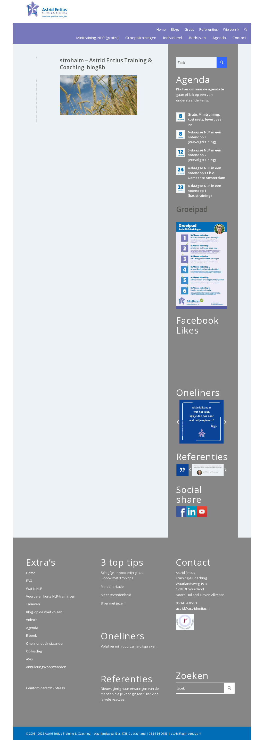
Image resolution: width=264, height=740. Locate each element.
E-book (31, 635)
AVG (29, 659)
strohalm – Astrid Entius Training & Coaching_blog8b (106, 64)
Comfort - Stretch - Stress (45, 688)
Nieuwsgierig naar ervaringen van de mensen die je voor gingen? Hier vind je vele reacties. (130, 694)
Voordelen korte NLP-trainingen (50, 596)
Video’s (31, 619)
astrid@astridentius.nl (193, 608)
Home (161, 29)
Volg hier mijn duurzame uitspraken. (129, 646)
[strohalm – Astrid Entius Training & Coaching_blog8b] (36, 68)
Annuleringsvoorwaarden (46, 667)
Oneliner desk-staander (45, 643)
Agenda (32, 627)
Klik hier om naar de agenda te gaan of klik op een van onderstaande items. (200, 95)
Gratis (189, 29)
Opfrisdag (34, 651)
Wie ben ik (231, 29)
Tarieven (33, 604)
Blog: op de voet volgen (44, 612)
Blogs (175, 29)
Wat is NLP (34, 588)
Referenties (208, 29)
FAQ (29, 580)
